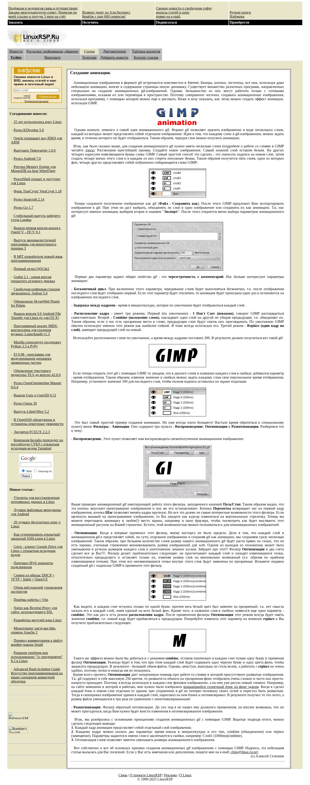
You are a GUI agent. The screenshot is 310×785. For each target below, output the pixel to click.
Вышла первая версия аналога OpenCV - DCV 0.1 (35, 230)
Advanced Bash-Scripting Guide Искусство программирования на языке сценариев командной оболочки (37, 675)
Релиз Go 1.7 (23, 207)
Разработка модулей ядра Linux (38, 620)
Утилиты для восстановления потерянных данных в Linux (35, 500)
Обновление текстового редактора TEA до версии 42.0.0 (36, 373)
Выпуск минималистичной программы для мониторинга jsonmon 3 (33, 244)
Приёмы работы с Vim (31, 600)
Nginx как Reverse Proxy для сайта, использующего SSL (34, 610)
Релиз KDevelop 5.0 (29, 130)
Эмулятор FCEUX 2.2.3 (32, 432)
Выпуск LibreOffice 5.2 (31, 411)
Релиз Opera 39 (25, 403)
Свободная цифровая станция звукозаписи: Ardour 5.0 (35, 291)
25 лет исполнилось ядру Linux (38, 122)
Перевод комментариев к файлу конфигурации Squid (37, 642)
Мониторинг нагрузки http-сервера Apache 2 (33, 630)
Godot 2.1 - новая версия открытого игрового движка (33, 279)
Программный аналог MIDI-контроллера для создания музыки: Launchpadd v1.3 (34, 330)
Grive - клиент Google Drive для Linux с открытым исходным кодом (36, 551)
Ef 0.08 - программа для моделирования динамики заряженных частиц (31, 358)
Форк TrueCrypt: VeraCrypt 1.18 (38, 191)
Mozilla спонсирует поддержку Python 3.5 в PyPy (36, 344)
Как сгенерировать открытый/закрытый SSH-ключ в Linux (35, 536)
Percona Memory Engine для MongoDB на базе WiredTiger (33, 169)
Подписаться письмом (36, 101)
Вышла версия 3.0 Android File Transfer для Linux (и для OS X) (36, 316)
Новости (16, 51)
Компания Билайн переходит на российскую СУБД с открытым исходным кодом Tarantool (37, 444)
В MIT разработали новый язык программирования (37, 258)
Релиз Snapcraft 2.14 (29, 199)
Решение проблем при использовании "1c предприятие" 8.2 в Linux (37, 657)
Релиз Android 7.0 (27, 158)
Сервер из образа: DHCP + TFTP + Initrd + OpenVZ (32, 577)
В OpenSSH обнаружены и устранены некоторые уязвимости (37, 422)
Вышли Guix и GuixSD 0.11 (35, 395)
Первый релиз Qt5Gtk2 (31, 269)
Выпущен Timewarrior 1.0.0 (35, 150)
